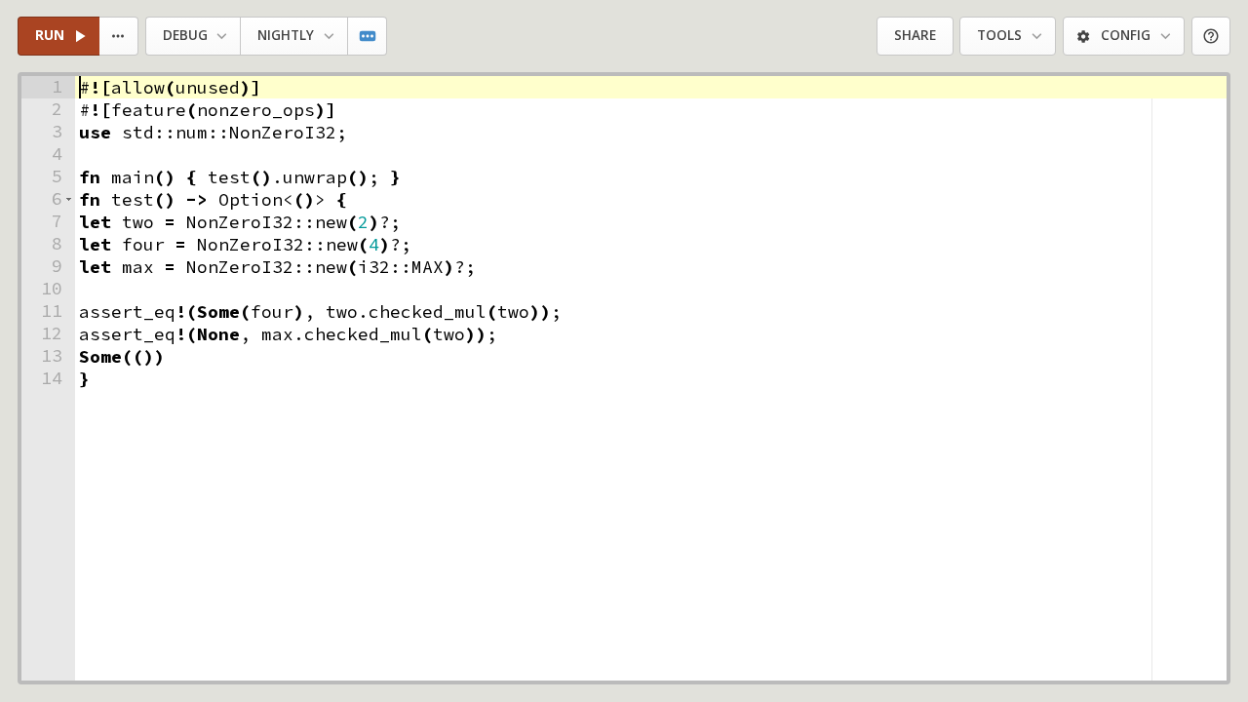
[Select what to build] (119, 37)
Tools (999, 35)
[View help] (1211, 37)
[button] (68, 199)
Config (1125, 35)
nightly (285, 35)
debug (185, 35)
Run (49, 35)
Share (915, 35)
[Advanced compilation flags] (368, 37)
